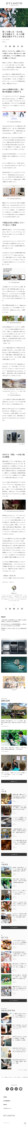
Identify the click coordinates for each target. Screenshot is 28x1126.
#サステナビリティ (5, 582)
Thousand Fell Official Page (15, 121)
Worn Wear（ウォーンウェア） (15, 371)
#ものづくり (12, 582)
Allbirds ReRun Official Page (15, 322)
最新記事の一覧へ (14, 781)
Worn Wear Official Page (15, 395)
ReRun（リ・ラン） (15, 310)
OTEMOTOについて (7, 1108)
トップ (2, 1077)
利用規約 (5, 1097)
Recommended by (21, 1069)
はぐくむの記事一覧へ (14, 1000)
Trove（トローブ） (19, 255)
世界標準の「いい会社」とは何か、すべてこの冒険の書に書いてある (13, 629)
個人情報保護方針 (6, 1100)
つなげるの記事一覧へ (14, 927)
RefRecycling (17, 179)
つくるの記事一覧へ (14, 854)
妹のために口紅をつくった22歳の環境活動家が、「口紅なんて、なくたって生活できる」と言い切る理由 (13, 625)
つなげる (3, 39)
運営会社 (5, 1104)
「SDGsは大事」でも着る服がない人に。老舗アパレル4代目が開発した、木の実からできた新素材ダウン (13, 620)
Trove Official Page (15, 282)
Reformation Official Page (15, 198)
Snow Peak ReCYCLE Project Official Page (15, 511)
